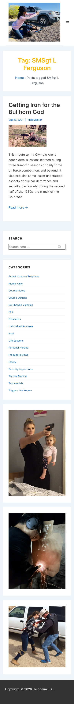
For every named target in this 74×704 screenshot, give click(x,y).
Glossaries (15, 319)
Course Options (18, 297)
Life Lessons (16, 340)
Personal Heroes (18, 347)
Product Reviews (18, 354)
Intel (11, 333)
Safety (12, 361)
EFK (11, 312)
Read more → (18, 207)
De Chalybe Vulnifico (21, 304)
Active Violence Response (24, 276)
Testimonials (16, 383)
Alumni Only (16, 283)
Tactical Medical (18, 376)
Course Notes (17, 290)
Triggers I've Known (20, 390)
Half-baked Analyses (21, 326)
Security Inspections (21, 369)
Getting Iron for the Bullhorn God (34, 108)
